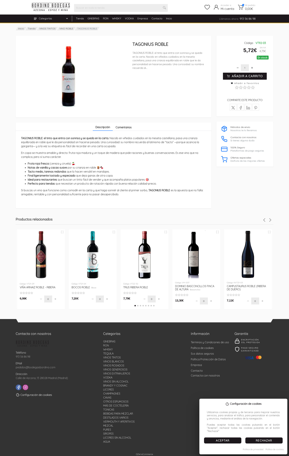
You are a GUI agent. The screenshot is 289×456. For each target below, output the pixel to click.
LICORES (108, 389)
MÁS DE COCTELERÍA (116, 405)
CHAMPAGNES (111, 393)
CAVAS (107, 397)
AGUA (106, 441)
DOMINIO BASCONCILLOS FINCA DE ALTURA (194, 287)
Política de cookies (275, 449)
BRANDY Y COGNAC (115, 385)
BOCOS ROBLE (84, 287)
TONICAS (108, 409)
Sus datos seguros (202, 353)
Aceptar (222, 440)
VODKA (129, 18)
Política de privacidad (253, 449)
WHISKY (116, 18)
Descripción (102, 127)
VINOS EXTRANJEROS (116, 373)
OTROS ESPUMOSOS (115, 401)
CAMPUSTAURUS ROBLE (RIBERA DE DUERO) (246, 287)
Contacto (157, 18)
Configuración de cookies (36, 395)
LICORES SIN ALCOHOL (117, 437)
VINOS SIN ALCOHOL (116, 381)
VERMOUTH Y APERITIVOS (119, 421)
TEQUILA (108, 353)
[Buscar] (164, 8)
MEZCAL (108, 425)
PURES (107, 429)
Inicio (169, 18)
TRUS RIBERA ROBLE (135, 287)
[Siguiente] (270, 220)
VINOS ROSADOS (113, 365)
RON (105, 18)
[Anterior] (264, 220)
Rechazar (264, 440)
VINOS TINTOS (47, 28)
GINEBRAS (93, 18)
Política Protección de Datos (208, 359)
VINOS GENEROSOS (115, 369)
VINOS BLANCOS (113, 361)
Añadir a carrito (247, 76)
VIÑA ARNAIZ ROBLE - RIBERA (37, 287)
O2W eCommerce (144, 454)
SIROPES (108, 433)
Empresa (142, 18)
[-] (237, 67)
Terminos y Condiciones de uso (210, 342)
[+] (252, 67)
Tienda (80, 18)
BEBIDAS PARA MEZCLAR (118, 413)
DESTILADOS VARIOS (115, 417)
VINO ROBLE (66, 28)
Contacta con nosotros (205, 375)
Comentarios (124, 127)
